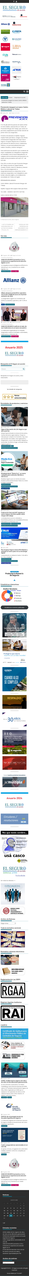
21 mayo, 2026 (5, 427)
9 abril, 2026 (5, 547)
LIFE (12, 446)
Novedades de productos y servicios (9, 448)
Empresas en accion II (6, 559)
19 (11, 1213)
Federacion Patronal (16, 523)
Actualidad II (4, 1126)
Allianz (3, 304)
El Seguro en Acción (15, 113)
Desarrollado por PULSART (14, 1273)
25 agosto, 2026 (6, 255)
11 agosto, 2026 (6, 288)
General (9, 1097)
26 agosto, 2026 (6, 1078)
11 (7, 1210)
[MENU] (27, 91)
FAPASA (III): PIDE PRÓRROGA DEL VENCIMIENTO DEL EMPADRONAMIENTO (21, 227)
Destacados (4, 1097)
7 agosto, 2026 (5, 322)
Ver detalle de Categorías (14, 389)
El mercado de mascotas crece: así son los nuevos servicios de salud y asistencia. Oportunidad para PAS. (13, 1251)
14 (17, 1210)
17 (4, 1213)
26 (11, 1215)
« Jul (4, 1223)
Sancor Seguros (15, 219)
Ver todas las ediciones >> (8, 880)
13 (14, 1210)
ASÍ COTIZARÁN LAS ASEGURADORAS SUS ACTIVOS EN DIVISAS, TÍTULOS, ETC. (7, 227)
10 (4, 1210)
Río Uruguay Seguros (6, 563)
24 (4, 1215)
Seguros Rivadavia (5, 488)
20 (14, 1213)
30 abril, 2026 (5, 510)
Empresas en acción (6, 219)
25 (7, 1215)
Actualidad (4, 1154)
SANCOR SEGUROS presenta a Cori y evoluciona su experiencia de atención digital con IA (13, 1245)
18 (7, 1213)
